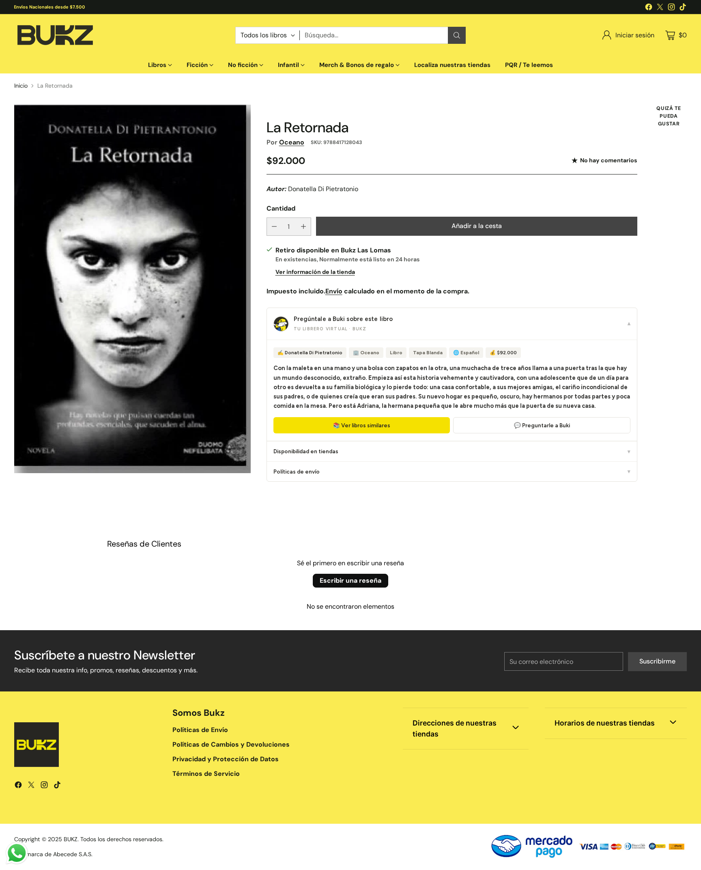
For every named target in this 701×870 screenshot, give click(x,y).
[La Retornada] (132, 289)
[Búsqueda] (457, 35)
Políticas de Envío (200, 730)
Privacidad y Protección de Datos (225, 759)
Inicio (21, 85)
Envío (333, 291)
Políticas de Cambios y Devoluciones (231, 744)
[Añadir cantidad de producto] (303, 226)
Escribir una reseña (350, 580)
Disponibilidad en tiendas (452, 451)
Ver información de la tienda (315, 272)
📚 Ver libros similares (361, 425)
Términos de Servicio (206, 773)
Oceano (291, 142)
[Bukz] (54, 35)
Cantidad (281, 208)
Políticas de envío (452, 471)
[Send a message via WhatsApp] (17, 853)
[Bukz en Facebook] (649, 8)
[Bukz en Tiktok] (683, 8)
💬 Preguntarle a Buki (542, 425)
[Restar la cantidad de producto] (274, 226)
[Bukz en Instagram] (671, 8)
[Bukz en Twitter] (660, 8)
